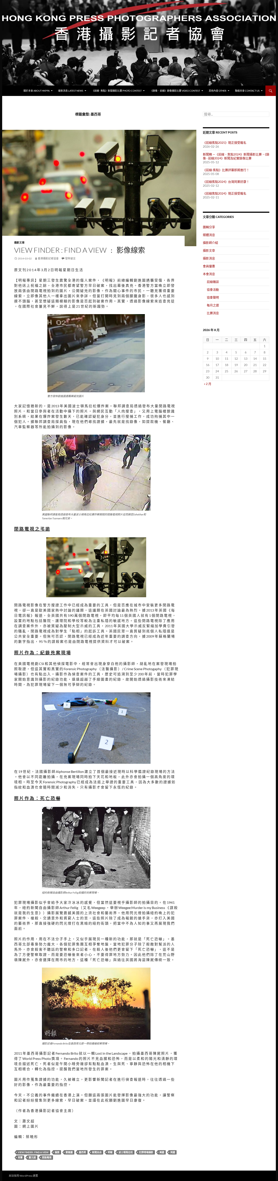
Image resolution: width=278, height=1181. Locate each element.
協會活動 (213, 289)
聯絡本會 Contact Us (247, 90)
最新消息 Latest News (70, 90)
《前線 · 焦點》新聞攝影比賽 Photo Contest (117, 90)
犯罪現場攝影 (146, 1152)
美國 (161, 1152)
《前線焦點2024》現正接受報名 (224, 193)
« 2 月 (207, 384)
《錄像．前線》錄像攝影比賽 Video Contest (175, 90)
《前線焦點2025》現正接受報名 (224, 142)
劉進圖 (69, 1152)
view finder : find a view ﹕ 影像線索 (79, 250)
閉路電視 (46, 1157)
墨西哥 (82, 1152)
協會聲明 (213, 297)
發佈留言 (70, 258)
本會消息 (209, 274)
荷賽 (20, 1157)
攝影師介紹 (210, 242)
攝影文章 (19, 242)
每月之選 (213, 305)
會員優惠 (209, 266)
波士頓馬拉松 (126, 1152)
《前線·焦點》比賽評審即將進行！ (226, 170)
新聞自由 (97, 1152)
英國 (172, 1152)
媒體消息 (209, 235)
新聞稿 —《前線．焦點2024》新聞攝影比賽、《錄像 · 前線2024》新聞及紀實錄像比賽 (236, 156)
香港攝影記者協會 (48, 258)
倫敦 (57, 1152)
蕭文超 (32, 1157)
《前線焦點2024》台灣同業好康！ (226, 181)
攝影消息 (209, 258)
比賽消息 (213, 313)
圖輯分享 (209, 227)
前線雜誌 (213, 282)
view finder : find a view (33, 1152)
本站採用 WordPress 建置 (23, 1175)
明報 (110, 1152)
